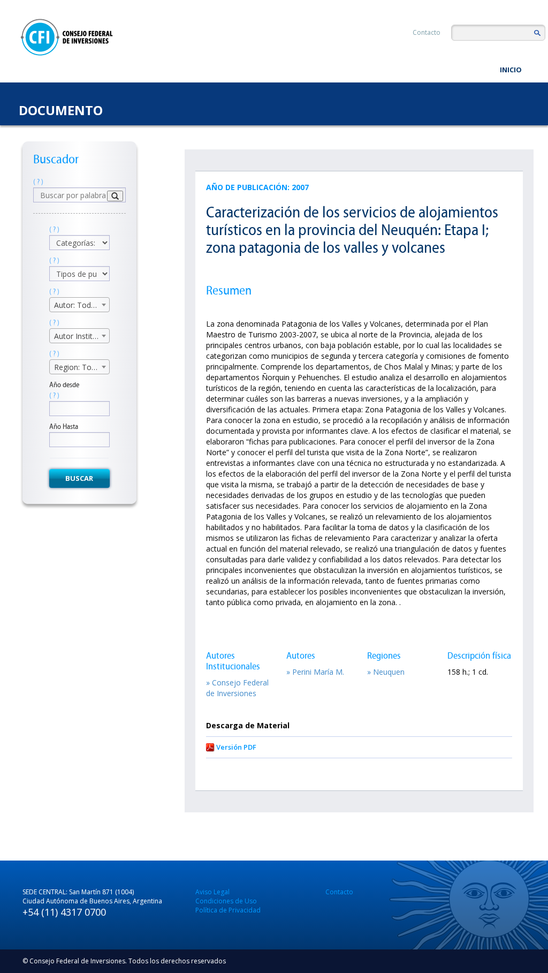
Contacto (426, 32)
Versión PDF (236, 747)
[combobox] (79, 304)
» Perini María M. (315, 672)
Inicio (511, 69)
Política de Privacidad (228, 910)
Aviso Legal (212, 891)
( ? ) (38, 181)
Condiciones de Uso (226, 901)
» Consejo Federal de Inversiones (237, 687)
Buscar (79, 478)
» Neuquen (386, 672)
